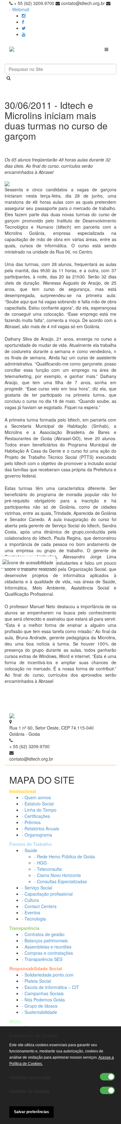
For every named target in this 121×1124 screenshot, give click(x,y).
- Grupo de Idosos (39, 1006)
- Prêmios (31, 822)
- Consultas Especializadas (60, 881)
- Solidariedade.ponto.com (48, 975)
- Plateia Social (36, 981)
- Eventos (31, 912)
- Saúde (29, 850)
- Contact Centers (39, 906)
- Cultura (30, 900)
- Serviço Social (37, 887)
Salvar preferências (31, 1112)
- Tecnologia (34, 919)
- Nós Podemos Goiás (43, 999)
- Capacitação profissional (47, 894)
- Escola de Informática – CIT (50, 987)
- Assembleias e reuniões (46, 947)
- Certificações (36, 816)
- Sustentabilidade (39, 1012)
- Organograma (37, 835)
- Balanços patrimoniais (45, 940)
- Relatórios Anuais (40, 828)
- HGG (40, 863)
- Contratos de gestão (43, 934)
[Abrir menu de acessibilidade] (28, 562)
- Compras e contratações (47, 953)
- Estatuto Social (38, 803)
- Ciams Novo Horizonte (57, 875)
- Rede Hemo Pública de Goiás (64, 856)
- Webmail (19, 9)
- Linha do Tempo (39, 810)
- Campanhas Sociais (43, 993)
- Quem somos (36, 797)
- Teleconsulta (48, 869)
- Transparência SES (42, 959)
